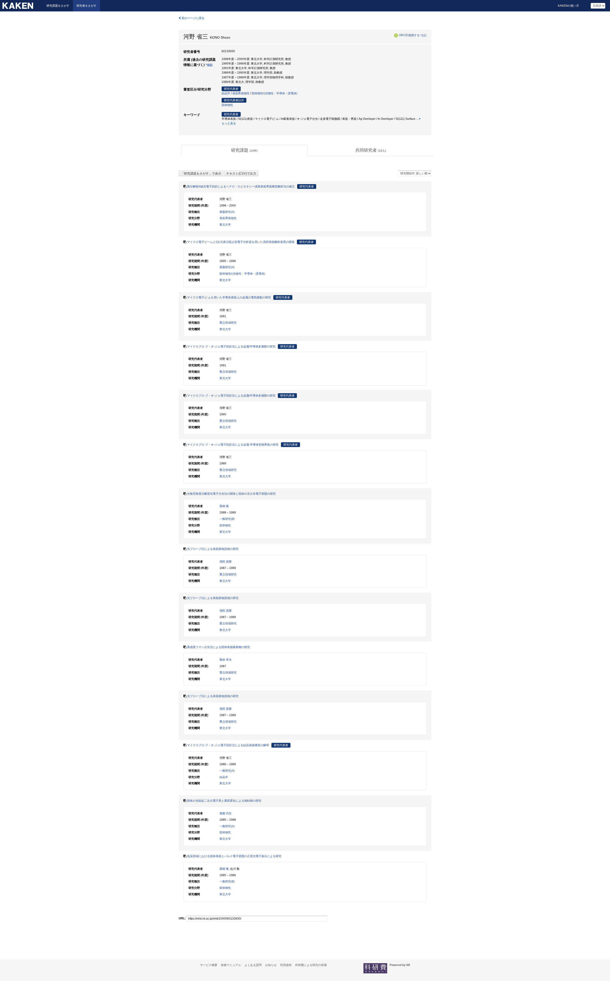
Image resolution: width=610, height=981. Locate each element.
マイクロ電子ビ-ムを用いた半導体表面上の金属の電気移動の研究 (229, 297)
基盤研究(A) (227, 212)
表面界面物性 (240, 93)
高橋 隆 (224, 506)
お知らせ (271, 965)
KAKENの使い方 (568, 5)
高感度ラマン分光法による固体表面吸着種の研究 (218, 647)
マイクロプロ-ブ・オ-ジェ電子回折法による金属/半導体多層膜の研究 (231, 346)
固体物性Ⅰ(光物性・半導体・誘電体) (274, 93)
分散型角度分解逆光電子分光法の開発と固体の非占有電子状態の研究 (231, 493)
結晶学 (226, 93)
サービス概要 (208, 965)
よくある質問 (253, 965)
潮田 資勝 (225, 561)
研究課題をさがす (57, 5)
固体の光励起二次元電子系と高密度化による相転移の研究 (224, 800)
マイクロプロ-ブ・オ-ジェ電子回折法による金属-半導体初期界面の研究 (233, 444)
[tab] (244, 150)
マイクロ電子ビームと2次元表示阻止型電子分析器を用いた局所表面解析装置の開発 (241, 242)
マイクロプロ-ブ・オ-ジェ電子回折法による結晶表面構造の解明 (228, 745)
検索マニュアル (231, 965)
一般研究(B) (227, 519)
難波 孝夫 (225, 659)
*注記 (423, 35)
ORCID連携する (409, 35)
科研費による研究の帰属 (311, 965)
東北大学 (225, 224)
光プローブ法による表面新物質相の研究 (213, 549)
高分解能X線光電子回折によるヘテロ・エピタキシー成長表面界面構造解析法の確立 (241, 186)
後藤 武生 (225, 813)
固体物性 (227, 105)
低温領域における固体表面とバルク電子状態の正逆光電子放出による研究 (234, 856)
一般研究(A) (227, 770)
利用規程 (286, 965)
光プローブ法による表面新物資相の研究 (213, 696)
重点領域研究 (228, 322)
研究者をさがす (86, 5)
